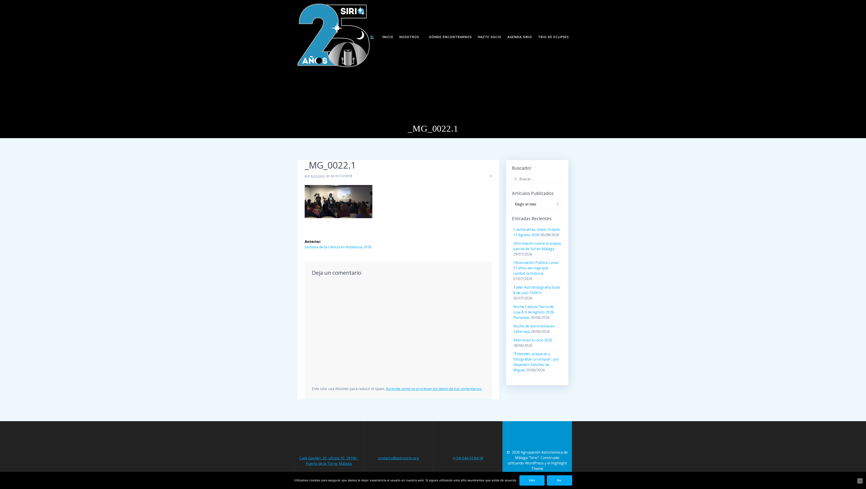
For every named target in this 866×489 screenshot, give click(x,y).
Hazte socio (489, 37)
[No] (860, 481)
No (559, 480)
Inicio (387, 37)
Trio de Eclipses (553, 37)
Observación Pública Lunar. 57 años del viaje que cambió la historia (536, 268)
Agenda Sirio (519, 37)
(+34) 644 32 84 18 (468, 458)
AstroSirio (318, 176)
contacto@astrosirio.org (398, 458)
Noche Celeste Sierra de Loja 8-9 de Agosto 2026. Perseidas (534, 312)
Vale (532, 480)
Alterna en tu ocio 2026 (532, 340)
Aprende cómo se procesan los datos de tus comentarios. (434, 388)
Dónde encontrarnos (450, 37)
